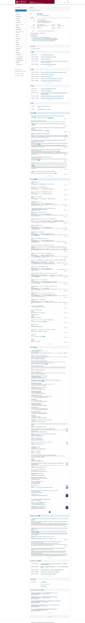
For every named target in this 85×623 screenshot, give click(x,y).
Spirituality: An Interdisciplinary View (37, 365)
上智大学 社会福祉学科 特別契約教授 (47, 54)
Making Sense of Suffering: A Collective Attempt (39, 355)
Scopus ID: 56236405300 (33, 34)
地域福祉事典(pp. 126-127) (35, 446)
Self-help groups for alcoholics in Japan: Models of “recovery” (41, 156)
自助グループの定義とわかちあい (36, 225)
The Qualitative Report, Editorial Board (37, 38)
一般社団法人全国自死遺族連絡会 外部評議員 (48, 88)
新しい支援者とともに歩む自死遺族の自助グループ (39, 186)
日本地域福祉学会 (44, 586)
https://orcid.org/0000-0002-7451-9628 (43, 26)
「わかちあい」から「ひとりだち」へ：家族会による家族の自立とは (42, 319)
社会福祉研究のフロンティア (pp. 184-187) (38, 387)
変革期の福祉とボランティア (36, 494)
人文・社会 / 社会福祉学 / (35, 48)
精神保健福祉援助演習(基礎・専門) (37, 403)
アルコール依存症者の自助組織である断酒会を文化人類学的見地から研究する (44, 608)
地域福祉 (32, 459)
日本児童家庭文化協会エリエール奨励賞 (44, 109)
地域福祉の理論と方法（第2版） (36, 395)
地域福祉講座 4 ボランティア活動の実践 (38, 506)
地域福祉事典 (33, 415)
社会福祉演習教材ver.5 (35, 314)
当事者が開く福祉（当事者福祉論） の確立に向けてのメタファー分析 (42, 536)
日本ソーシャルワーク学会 (45, 584)
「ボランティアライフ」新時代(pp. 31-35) (38, 469)
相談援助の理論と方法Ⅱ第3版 (36, 383)
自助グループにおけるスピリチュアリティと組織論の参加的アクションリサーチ (44, 592)
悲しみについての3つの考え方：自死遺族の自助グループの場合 (41, 191)
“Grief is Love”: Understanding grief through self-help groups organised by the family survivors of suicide (49, 162)
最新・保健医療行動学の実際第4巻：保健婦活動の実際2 (40, 499)
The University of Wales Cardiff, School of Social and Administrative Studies (53, 72)
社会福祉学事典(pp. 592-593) (36, 391)
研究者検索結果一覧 (33, 10)
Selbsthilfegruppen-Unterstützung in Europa (38, 477)
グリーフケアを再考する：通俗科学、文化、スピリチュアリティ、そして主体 (44, 273)
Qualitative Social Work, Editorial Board (37, 37)
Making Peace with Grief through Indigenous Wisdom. (40, 133)
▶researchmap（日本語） (19, 73)
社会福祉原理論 (33, 399)
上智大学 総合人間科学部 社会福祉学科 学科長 (48, 56)
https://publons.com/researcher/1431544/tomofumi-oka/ (45, 30)
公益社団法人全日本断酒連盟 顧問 (46, 90)
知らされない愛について (35, 485)
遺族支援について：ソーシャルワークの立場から (39, 279)
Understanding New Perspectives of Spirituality (39, 360)
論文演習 (42, 573)
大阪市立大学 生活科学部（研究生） (47, 76)
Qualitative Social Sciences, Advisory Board (38, 40)
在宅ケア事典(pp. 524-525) (35, 411)
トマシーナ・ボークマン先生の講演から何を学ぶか (39, 266)
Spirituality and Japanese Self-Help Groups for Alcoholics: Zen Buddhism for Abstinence (46, 149)
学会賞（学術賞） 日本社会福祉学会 (44, 106)
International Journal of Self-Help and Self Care (39, 39)
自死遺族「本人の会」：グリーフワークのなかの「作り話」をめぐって (43, 292)
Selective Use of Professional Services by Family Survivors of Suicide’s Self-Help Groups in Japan (47, 115)
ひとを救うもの (33, 334)
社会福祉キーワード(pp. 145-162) (36, 437)
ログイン (68, 0)
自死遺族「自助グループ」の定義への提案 (38, 299)
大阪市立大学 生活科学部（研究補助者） (47, 74)
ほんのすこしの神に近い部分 (36, 450)
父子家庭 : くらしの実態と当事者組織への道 (38, 502)
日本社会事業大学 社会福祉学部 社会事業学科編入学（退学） (51, 80)
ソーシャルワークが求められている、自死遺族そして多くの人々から (42, 244)
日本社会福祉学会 (44, 581)
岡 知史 (40, 14)
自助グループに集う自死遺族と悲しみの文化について (40, 238)
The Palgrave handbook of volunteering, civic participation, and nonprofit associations (45, 380)
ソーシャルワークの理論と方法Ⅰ (36, 350)
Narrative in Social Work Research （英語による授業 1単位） (51, 563)
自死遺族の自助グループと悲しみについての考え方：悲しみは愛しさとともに (44, 286)
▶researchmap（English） (19, 75)
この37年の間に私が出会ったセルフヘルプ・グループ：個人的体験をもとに (43, 218)
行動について (33, 339)
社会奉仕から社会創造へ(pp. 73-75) (37, 481)
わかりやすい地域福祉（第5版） (36, 309)
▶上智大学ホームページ (19, 69)
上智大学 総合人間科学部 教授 (46, 59)
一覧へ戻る (50, 616)
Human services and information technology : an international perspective (43, 455)
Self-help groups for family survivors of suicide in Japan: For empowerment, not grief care (46, 541)
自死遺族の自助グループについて (36, 201)
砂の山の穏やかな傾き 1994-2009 (37, 305)
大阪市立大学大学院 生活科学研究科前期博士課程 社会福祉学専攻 (52, 78)
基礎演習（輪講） (44, 571)
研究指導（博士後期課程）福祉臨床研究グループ (49, 566)
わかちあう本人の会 (34, 324)
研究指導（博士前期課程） (45, 569)
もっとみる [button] (49, 82)
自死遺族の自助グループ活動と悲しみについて (39, 212)
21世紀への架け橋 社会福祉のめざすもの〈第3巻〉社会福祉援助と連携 (43, 428)
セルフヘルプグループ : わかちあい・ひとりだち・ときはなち (41, 442)
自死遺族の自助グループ (35, 182)
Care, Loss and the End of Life (36, 371)
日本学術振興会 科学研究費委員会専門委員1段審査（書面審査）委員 (52, 96)
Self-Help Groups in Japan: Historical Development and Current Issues (43, 171)
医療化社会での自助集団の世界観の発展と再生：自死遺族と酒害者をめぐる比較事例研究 (46, 600)
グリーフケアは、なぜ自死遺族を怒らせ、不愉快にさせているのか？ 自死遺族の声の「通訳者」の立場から (49, 259)
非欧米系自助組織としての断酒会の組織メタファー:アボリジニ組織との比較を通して (45, 604)
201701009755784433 (60, 25)
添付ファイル (66, 118)
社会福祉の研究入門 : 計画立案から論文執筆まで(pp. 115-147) (41, 419)
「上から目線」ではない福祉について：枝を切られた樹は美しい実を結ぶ (43, 208)
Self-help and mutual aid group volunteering (38, 120)
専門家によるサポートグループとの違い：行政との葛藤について (42, 253)
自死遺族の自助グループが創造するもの (37, 231)
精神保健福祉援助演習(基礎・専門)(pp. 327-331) (39, 375)
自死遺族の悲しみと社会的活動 (36, 196)
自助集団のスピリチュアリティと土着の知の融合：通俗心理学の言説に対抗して (44, 596)
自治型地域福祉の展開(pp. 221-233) (37, 473)
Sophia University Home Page (20, 71)
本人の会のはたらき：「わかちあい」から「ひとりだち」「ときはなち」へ (43, 329)
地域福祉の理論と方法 (35, 407)
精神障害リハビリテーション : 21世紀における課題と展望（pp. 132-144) (43, 433)
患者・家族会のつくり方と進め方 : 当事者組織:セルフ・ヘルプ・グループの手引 (44, 490)
